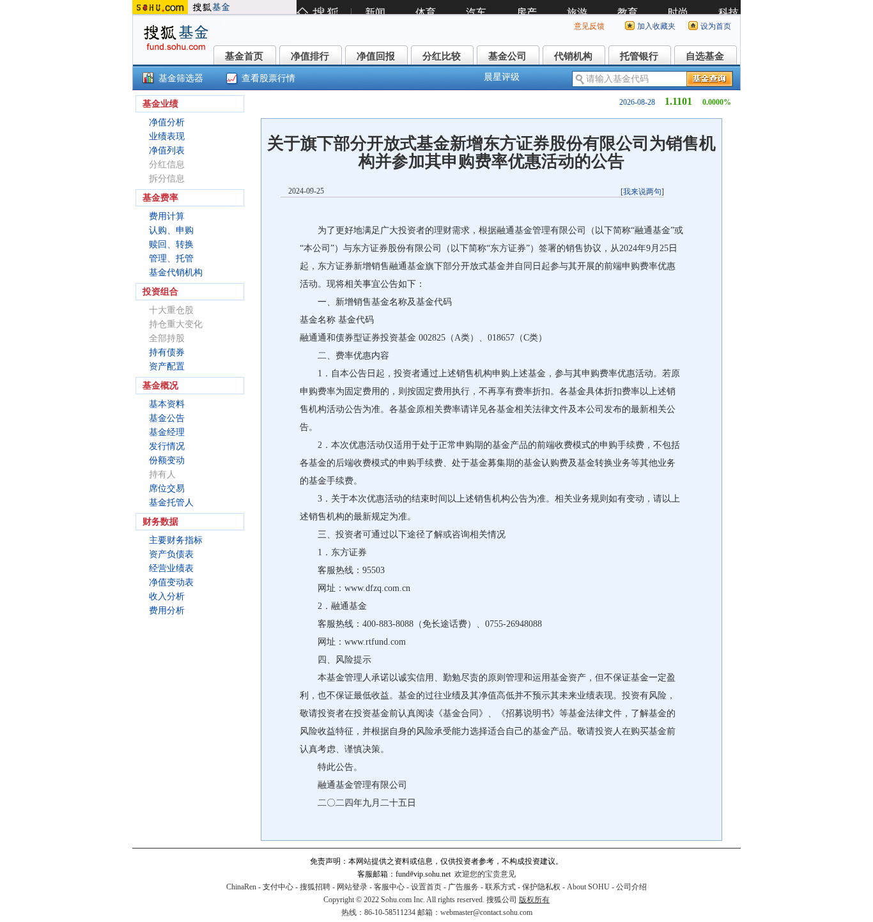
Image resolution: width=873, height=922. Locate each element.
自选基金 (705, 56)
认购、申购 (171, 230)
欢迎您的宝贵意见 (485, 874)
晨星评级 (502, 77)
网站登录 (352, 886)
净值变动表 (171, 582)
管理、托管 (171, 258)
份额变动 (167, 460)
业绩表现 (167, 136)
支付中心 (278, 886)
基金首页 (244, 56)
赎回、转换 (171, 244)
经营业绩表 (171, 568)
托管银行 (639, 56)
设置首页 (426, 886)
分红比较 (441, 56)
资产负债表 (171, 554)
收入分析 (167, 596)
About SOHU (588, 886)
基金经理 (167, 432)
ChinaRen (241, 886)
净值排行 (310, 56)
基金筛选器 (180, 78)
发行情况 (167, 446)
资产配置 (167, 366)
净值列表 (167, 150)
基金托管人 (171, 502)
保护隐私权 (541, 886)
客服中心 (389, 886)
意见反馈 (589, 26)
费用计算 (167, 216)
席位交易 (167, 488)
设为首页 (715, 26)
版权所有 (534, 899)
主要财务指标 (176, 540)
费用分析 (167, 610)
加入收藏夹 (656, 26)
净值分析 (167, 122)
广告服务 (463, 886)
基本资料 (167, 404)
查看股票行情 (268, 78)
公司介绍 (631, 886)
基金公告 (167, 418)
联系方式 (500, 886)
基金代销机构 (176, 272)
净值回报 (376, 56)
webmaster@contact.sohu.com (486, 912)
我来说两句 (642, 191)
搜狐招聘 (315, 886)
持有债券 (167, 352)
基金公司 (507, 56)
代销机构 (573, 56)
